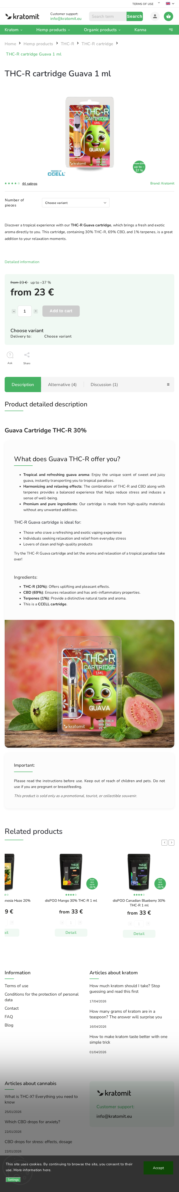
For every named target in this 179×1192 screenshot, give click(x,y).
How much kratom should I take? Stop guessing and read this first (125, 988)
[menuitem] (17, 30)
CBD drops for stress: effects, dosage (38, 1141)
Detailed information (22, 262)
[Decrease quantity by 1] (14, 311)
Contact (12, 1008)
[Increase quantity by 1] (36, 311)
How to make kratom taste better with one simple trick (128, 1039)
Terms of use (142, 4)
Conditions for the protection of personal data (42, 997)
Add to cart (61, 311)
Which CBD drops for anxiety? (32, 1122)
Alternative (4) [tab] (62, 384)
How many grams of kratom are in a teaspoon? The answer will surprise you (126, 1014)
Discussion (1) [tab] (104, 384)
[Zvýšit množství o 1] (148, 922)
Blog (9, 1025)
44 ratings (29, 183)
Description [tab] (23, 384)
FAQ (9, 1016)
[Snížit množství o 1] (130, 922)
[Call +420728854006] (69, 18)
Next (172, 842)
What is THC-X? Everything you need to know (41, 1099)
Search (134, 16)
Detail (71, 933)
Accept (158, 1168)
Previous (165, 842)
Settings (13, 1179)
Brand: (162, 183)
